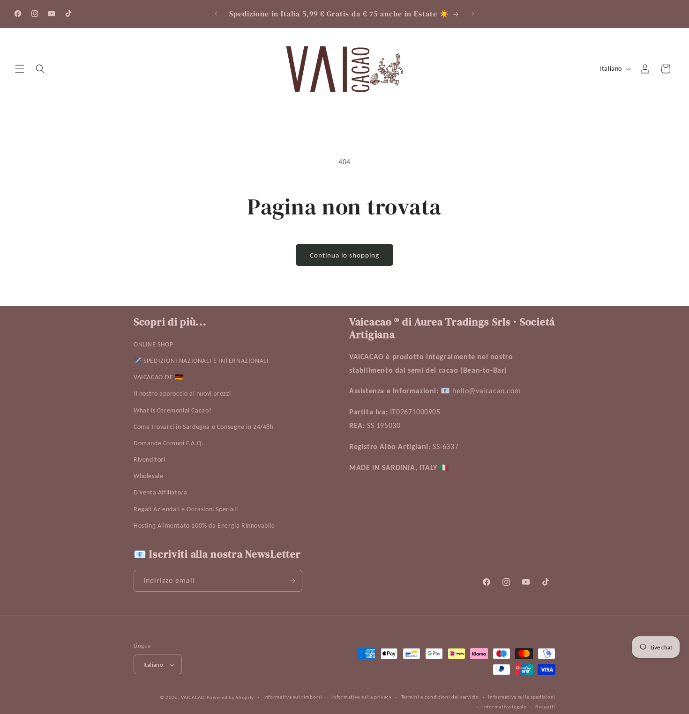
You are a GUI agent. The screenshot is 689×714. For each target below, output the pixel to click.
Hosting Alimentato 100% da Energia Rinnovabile (204, 526)
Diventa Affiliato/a (160, 493)
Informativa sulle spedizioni (521, 697)
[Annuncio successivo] (473, 13)
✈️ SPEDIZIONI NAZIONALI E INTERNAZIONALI (201, 361)
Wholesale (148, 476)
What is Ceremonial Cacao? (173, 410)
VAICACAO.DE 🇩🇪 (158, 378)
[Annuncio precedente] (216, 13)
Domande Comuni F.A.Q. (169, 443)
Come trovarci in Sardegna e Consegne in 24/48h (204, 427)
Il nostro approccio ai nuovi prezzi (182, 394)
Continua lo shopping (344, 255)
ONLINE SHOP (153, 344)
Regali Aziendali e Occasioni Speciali (186, 509)
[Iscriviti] (291, 581)
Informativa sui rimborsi (292, 697)
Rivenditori (149, 460)
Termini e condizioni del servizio (440, 697)
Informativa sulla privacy (361, 697)
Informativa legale (504, 707)
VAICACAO (193, 698)
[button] (19, 69)
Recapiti (545, 707)
